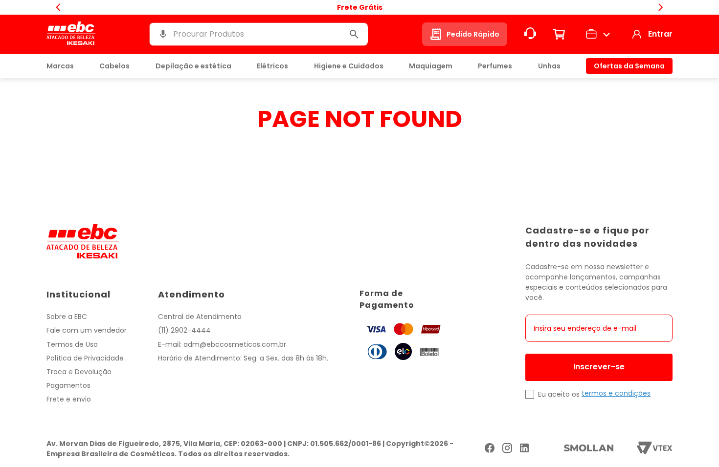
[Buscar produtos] (354, 34)
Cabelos (114, 66)
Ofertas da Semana (629, 66)
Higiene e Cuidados (348, 66)
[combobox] (258, 34)
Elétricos (272, 66)
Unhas (549, 66)
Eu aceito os (559, 394)
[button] (163, 34)
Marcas (60, 66)
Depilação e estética (193, 66)
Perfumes (495, 66)
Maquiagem (430, 66)
